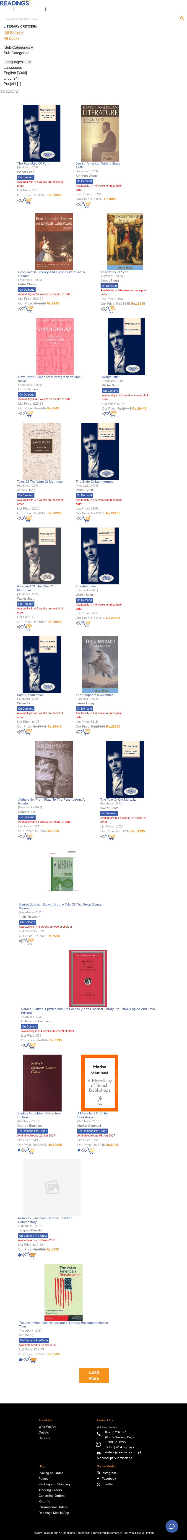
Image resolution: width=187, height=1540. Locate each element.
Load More (94, 1375)
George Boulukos (29, 1125)
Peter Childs (27, 284)
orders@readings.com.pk (123, 1452)
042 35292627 (115, 1432)
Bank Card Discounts (29, 9)
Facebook (107, 1478)
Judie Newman (29, 916)
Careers (44, 1438)
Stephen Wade (86, 176)
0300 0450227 (116, 1442)
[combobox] (92, 19)
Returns (44, 1501)
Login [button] (5, 9)
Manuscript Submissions (114, 1458)
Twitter (108, 1484)
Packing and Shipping (54, 1484)
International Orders (53, 1507)
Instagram (108, 1473)
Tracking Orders (50, 1490)
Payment (45, 1478)
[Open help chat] (172, 1526)
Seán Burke (26, 812)
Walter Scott (25, 172)
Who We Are (48, 1426)
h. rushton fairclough (37, 1021)
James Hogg (110, 280)
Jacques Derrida (30, 1230)
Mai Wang (26, 1335)
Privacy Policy (41, 1533)
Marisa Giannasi (89, 1125)
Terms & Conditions (63, 1533)
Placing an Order (51, 1473)
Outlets (44, 1432)
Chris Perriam (28, 389)
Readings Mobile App (54, 1513)
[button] (51, 9)
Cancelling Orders (52, 1495)
